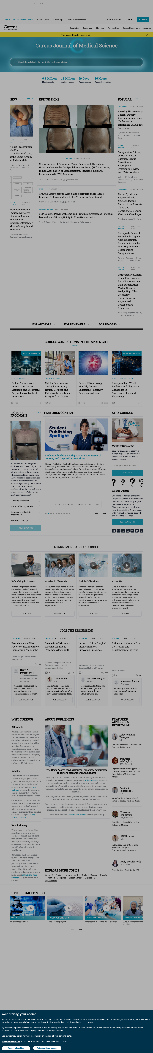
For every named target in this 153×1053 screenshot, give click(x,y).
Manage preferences (11, 1041)
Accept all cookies (16, 1048)
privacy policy (15, 1036)
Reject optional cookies (47, 1048)
